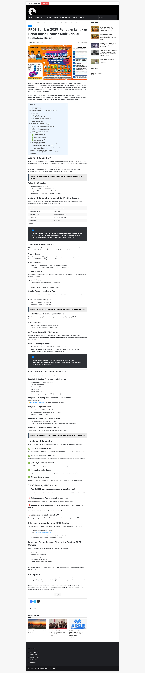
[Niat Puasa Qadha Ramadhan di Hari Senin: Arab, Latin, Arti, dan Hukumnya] (95, 45)
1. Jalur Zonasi (34, 113)
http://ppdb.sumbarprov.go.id (38, 402)
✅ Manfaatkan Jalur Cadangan (38, 139)
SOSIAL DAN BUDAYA (65, 17)
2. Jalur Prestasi (35, 115)
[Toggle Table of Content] (64, 105)
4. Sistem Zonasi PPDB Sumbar (38, 120)
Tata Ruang (52, 668)
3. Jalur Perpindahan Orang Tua (38, 116)
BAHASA (82, 17)
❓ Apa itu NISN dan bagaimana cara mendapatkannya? (44, 143)
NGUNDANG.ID (33, 659)
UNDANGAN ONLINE (34, 657)
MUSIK (43, 17)
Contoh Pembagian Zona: (37, 121)
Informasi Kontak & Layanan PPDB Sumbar (41, 150)
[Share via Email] (38, 601)
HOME (30, 17)
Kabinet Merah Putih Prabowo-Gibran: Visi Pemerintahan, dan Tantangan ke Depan (57, 632)
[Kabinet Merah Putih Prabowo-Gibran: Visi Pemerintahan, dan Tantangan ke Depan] (58, 624)
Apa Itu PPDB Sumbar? (35, 107)
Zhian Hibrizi (32, 42)
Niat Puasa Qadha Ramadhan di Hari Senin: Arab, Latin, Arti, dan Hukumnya (108, 45)
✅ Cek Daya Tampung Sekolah (38, 137)
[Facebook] (31, 601)
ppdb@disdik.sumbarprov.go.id (43, 532)
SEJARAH (49, 17)
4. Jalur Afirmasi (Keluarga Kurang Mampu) (41, 118)
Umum (34, 22)
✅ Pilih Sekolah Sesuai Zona (38, 134)
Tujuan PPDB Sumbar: (36, 108)
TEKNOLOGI (75, 17)
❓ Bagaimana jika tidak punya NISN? (39, 148)
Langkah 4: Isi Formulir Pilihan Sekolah (40, 129)
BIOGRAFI (37, 17)
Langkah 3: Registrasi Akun (37, 128)
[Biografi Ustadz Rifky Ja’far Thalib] (95, 61)
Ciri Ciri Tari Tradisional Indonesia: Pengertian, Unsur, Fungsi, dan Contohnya (107, 29)
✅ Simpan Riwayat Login (37, 140)
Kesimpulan (33, 153)
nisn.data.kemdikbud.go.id (46, 494)
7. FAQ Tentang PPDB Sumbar (37, 142)
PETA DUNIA (32, 662)
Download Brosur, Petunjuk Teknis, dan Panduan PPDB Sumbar (46, 152)
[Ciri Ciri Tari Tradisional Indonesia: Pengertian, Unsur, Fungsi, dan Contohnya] (95, 29)
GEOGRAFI (55, 17)
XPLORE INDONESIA (34, 652)
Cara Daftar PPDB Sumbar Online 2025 (40, 123)
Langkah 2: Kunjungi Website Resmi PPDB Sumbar (43, 126)
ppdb (58, 595)
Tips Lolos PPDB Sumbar (36, 132)
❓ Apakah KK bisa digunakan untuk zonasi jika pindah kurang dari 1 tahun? (48, 147)
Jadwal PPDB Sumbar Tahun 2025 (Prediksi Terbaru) (43, 110)
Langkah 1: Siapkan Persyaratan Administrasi (41, 124)
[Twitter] (34, 601)
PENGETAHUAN (33, 654)
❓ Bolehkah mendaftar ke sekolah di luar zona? (42, 145)
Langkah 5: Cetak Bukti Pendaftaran (39, 131)
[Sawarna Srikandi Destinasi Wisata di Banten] (37, 624)
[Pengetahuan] (32, 11)
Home (30, 22)
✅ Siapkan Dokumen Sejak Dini (38, 135)
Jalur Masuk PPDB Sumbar (37, 112)
